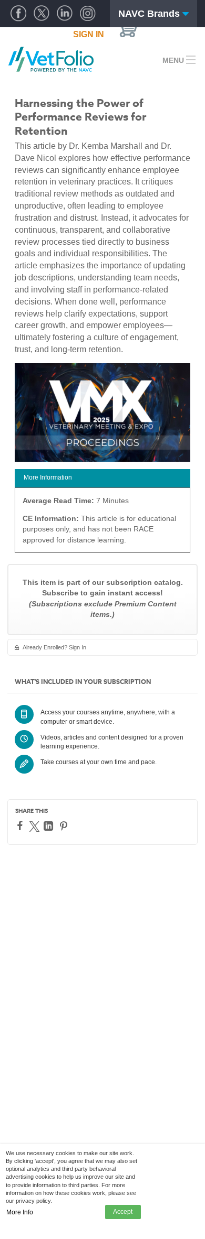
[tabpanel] (102, 523)
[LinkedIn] (50, 826)
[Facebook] (21, 825)
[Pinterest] (65, 826)
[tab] (102, 478)
